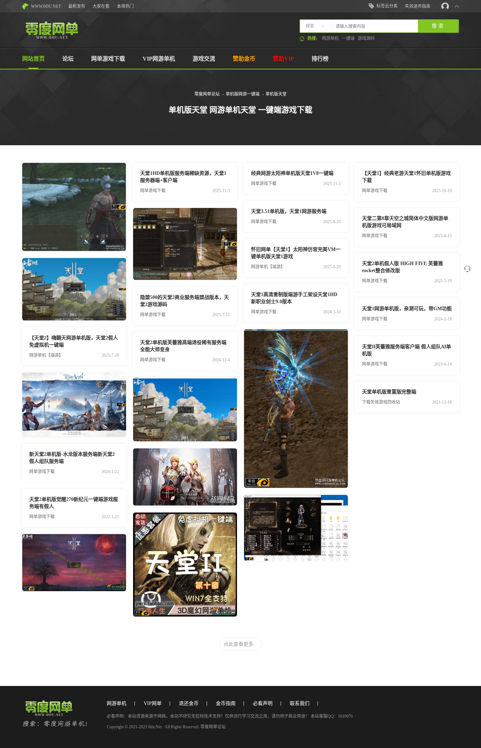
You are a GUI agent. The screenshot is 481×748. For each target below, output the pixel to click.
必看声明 (263, 703)
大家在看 (101, 6)
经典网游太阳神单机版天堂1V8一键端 (292, 173)
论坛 (68, 59)
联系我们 (300, 703)
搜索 (310, 26)
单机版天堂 (276, 94)
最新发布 (76, 6)
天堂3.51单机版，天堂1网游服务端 (288, 211)
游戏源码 (366, 38)
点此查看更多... (240, 644)
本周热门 (125, 6)
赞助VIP (283, 59)
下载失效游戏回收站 (381, 402)
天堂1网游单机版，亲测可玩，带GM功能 (407, 308)
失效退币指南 (417, 6)
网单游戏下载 (108, 59)
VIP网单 (153, 703)
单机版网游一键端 (243, 94)
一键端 (348, 38)
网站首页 (33, 59)
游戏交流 (204, 59)
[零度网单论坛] (51, 37)
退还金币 (189, 703)
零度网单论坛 (207, 94)
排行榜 (320, 59)
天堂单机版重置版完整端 (389, 391)
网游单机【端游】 (46, 355)
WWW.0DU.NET (46, 6)
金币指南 (226, 703)
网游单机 (330, 38)
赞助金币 (244, 59)
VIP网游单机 (159, 59)
